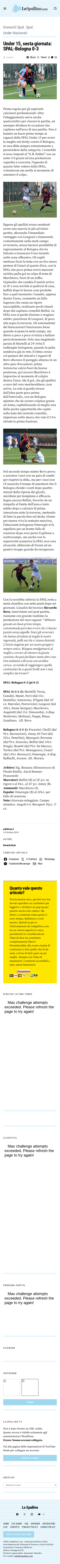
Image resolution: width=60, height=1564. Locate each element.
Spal (29, 27)
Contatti (15, 1527)
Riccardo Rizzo (9, 845)
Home (6, 1523)
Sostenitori (48, 1523)
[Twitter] (24, 1514)
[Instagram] (31, 1514)
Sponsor (35, 1523)
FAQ (26, 1523)
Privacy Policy (30, 1527)
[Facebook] (17, 1514)
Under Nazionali (15, 33)
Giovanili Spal (13, 27)
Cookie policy (47, 1527)
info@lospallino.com (23, 1556)
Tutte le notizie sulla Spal (18, 1534)
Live (5, 1527)
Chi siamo (17, 1523)
